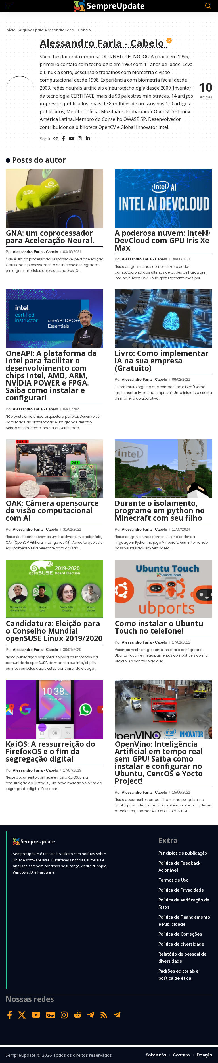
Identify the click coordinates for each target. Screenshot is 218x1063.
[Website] (56, 139)
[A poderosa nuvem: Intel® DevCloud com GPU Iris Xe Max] (163, 198)
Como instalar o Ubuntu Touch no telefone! (159, 627)
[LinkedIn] (88, 139)
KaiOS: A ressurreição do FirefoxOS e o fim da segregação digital (50, 751)
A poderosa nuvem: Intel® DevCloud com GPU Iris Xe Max (162, 240)
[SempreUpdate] (109, 6)
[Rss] (103, 1015)
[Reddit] (77, 1015)
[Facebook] (63, 139)
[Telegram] (91, 1015)
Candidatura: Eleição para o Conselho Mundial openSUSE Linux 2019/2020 (54, 630)
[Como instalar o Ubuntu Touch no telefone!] (163, 589)
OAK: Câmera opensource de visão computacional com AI (52, 510)
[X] (21, 1015)
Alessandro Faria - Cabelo (35, 252)
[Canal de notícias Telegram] (117, 1015)
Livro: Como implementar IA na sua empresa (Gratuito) (162, 360)
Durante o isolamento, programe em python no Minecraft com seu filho (160, 510)
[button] (10, 6)
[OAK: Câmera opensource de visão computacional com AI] (54, 468)
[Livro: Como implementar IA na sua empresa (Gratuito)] (163, 318)
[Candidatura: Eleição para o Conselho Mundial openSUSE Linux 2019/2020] (54, 589)
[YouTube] (71, 139)
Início (10, 30)
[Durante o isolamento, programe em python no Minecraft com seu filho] (163, 468)
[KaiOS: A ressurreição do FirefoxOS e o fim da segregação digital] (54, 709)
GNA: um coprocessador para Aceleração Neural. (50, 236)
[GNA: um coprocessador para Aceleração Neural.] (54, 198)
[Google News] (50, 1015)
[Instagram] (80, 139)
